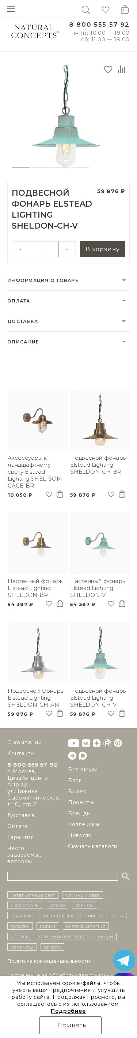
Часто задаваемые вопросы (24, 855)
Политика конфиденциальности (48, 961)
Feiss (117, 915)
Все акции (83, 769)
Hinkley (92, 915)
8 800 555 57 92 (99, 24)
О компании (24, 742)
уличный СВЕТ (82, 895)
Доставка (22, 321)
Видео (77, 791)
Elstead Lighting (86, 926)
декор (57, 905)
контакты (22, 947)
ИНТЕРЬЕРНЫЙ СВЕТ (33, 895)
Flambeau (22, 915)
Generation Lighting (63, 936)
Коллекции (83, 824)
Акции (105, 936)
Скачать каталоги (93, 846)
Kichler (20, 936)
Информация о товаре (43, 280)
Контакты (20, 753)
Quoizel (20, 926)
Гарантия (20, 837)
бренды (84, 905)
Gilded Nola (58, 915)
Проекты (81, 802)
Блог (74, 780)
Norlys (48, 926)
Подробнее (68, 1011)
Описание (23, 342)
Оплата (18, 301)
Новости (80, 835)
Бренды (79, 813)
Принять (72, 1025)
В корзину (102, 249)
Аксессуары (25, 905)
